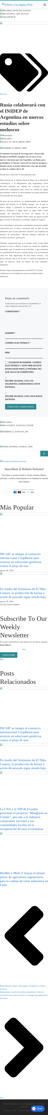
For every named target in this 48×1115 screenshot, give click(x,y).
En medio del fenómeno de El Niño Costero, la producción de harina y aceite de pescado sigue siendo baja (23, 593)
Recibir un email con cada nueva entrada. (23, 397)
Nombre (10, 333)
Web (7, 352)
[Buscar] (44, 453)
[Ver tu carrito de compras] (39, 5)
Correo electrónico (18, 343)
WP (15, 1110)
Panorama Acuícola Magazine (22, 1104)
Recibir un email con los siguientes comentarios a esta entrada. (22, 384)
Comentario (12, 311)
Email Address (5, 645)
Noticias (3, 94)
